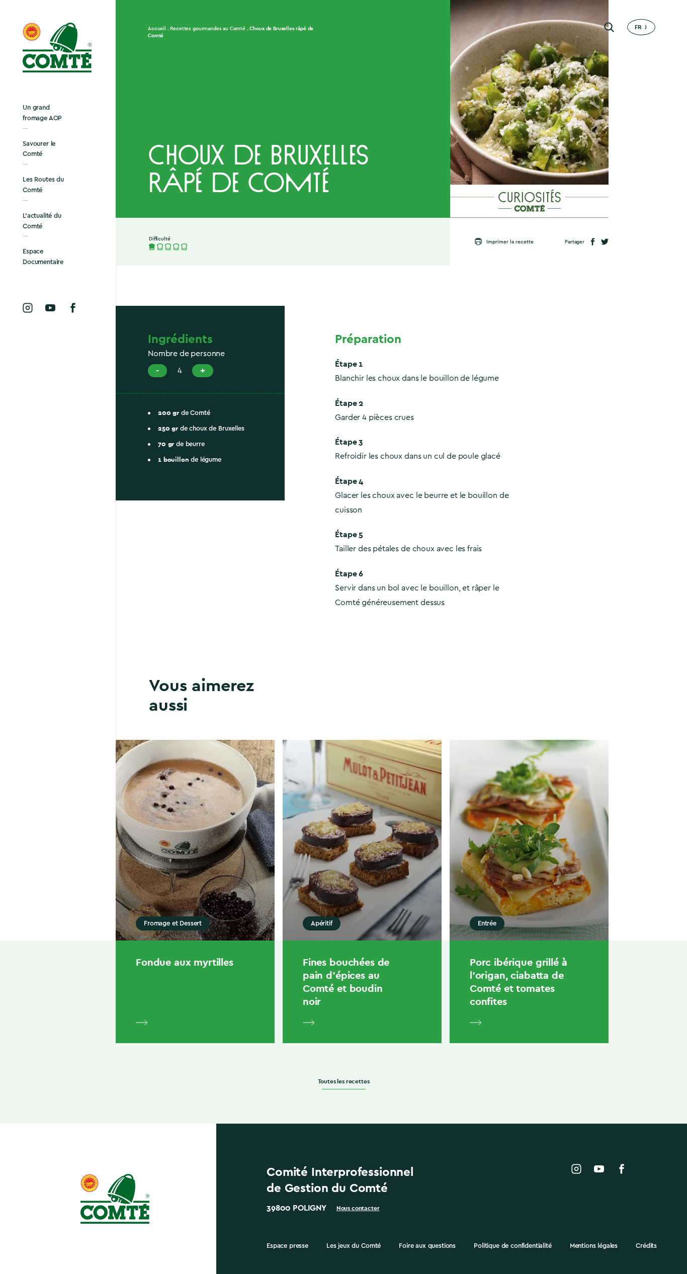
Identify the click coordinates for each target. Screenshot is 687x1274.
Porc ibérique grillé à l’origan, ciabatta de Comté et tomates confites (518, 982)
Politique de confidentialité (513, 1245)
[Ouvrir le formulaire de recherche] (609, 27)
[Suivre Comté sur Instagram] (28, 308)
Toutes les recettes (344, 1081)
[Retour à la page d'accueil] (58, 47)
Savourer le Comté (39, 148)
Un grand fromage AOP (42, 112)
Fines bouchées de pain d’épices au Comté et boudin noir (346, 982)
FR (638, 27)
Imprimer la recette (510, 241)
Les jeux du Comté (353, 1245)
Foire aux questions (427, 1245)
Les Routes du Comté (43, 184)
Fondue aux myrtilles (184, 962)
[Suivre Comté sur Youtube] (50, 308)
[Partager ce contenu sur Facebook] (592, 241)
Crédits (646, 1245)
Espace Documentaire (43, 256)
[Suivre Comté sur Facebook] (73, 308)
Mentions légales (594, 1245)
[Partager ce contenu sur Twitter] (605, 241)
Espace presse (287, 1245)
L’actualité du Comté (42, 220)
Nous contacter (358, 1208)
